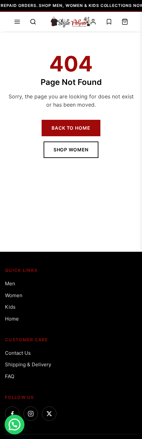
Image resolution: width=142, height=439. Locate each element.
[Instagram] (30, 413)
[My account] (93, 21)
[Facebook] (12, 413)
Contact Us (18, 353)
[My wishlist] (109, 21)
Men (10, 283)
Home (12, 319)
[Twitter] (49, 413)
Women (13, 295)
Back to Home (71, 128)
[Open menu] (17, 21)
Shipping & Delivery (28, 364)
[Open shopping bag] (125, 21)
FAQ (9, 376)
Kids (10, 307)
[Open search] (33, 21)
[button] (14, 424)
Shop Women (71, 149)
